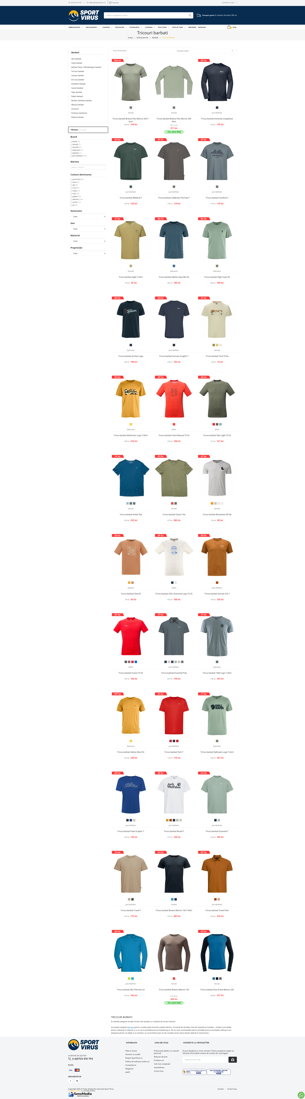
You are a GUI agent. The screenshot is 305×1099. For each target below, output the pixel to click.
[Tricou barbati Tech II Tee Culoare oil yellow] (217, 345)
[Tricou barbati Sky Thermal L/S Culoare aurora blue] (132, 978)
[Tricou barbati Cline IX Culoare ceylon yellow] (129, 582)
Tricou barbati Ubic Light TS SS (217, 435)
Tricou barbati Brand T (174, 831)
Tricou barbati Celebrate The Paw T (174, 197)
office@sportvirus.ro (97, 2)
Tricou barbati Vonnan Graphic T (174, 356)
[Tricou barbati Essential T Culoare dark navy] (215, 820)
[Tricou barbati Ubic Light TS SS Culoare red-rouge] (213, 424)
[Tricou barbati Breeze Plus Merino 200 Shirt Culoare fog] (174, 107)
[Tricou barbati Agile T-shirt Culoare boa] (130, 266)
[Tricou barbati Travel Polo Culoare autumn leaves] (215, 899)
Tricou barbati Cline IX (131, 593)
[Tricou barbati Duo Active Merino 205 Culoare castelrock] (220, 978)
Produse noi (159, 1060)
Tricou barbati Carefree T (217, 197)
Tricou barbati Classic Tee (174, 514)
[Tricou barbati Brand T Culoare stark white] (180, 820)
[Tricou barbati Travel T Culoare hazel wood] (129, 899)
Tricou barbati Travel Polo (217, 910)
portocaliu (78, 179)
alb (75, 185)
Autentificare (159, 1067)
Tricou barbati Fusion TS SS (131, 673)
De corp (131, 1027)
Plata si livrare (131, 1051)
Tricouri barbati (77, 71)
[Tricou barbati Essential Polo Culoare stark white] (179, 661)
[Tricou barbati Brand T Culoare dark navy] (174, 820)
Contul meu (158, 1071)
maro (76, 182)
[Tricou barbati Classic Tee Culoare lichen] (175, 503)
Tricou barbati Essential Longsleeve (217, 118)
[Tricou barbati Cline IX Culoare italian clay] (132, 582)
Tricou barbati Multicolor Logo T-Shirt (131, 435)
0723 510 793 (76, 2)
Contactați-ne (130, 1065)
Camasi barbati (77, 75)
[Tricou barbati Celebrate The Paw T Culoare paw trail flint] (174, 186)
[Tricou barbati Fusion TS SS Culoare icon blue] (135, 661)
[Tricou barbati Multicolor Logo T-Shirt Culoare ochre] (130, 424)
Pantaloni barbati (78, 84)
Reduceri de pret (160, 1057)
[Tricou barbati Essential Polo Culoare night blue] (165, 661)
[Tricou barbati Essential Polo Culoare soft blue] (169, 661)
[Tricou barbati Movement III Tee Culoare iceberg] (215, 503)
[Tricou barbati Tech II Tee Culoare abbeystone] (220, 345)
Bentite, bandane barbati (81, 100)
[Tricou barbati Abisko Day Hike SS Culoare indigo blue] (174, 266)
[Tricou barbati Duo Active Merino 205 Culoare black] (217, 978)
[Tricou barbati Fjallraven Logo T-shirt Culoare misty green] (217, 741)
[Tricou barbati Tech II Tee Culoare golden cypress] (213, 345)
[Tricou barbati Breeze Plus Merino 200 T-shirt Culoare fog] (130, 107)
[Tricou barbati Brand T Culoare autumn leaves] (170, 820)
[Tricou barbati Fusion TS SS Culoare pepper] (129, 661)
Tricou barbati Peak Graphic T (130, 831)
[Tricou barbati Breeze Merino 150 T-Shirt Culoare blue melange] (172, 899)
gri (75, 205)
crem (76, 188)
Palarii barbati (77, 96)
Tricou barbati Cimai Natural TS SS (174, 435)
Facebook (70, 1081)
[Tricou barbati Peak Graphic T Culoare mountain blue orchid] (130, 820)
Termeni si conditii (132, 1054)
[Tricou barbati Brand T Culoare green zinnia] (177, 820)
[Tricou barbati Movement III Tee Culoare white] (222, 503)
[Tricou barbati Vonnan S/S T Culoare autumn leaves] (217, 582)
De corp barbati (77, 79)
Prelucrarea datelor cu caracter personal (166, 1052)
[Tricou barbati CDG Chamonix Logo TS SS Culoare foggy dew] (175, 582)
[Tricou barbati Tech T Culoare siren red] (177, 741)
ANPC (127, 1072)
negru (76, 191)
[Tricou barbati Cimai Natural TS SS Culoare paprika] (174, 424)
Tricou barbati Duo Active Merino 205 (217, 989)
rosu (76, 193)
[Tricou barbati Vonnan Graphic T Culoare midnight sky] (174, 345)
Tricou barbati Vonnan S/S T (217, 593)
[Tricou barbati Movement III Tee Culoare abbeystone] (218, 503)
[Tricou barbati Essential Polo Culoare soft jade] (175, 661)
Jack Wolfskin (79, 156)
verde (77, 202)
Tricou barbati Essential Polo (174, 673)
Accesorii (75, 109)
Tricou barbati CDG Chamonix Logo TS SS (173, 593)
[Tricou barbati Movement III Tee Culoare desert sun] (212, 503)
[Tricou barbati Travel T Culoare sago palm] (132, 899)
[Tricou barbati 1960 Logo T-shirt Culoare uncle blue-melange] (217, 661)
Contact (220, 1089)
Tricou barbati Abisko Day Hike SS (174, 277)
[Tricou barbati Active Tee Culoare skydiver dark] (134, 503)
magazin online (74, 1090)
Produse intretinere (79, 113)
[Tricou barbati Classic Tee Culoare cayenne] (172, 503)
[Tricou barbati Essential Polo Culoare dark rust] (172, 661)
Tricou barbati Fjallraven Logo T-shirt (217, 752)
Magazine (129, 1068)
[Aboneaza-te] (233, 1060)
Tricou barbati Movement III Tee (217, 514)
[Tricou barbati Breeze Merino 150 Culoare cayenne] (174, 978)
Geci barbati (76, 59)
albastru (78, 199)
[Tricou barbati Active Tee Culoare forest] (130, 503)
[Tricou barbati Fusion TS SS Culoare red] (132, 661)
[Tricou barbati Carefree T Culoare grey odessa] (217, 186)
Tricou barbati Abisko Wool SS (130, 752)
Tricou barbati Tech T (173, 752)
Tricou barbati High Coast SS (217, 277)
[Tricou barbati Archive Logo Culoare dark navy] (130, 345)
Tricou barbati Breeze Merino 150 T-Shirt (174, 910)
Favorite (114, 3)
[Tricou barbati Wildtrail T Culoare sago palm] (130, 186)
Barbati (75, 52)
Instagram (77, 1081)
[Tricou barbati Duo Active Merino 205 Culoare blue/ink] (213, 978)
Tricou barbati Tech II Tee (217, 356)
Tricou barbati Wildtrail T (131, 197)
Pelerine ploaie (77, 117)
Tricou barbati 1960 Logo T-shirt (217, 673)
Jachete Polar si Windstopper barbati (86, 67)
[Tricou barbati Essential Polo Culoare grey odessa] (182, 661)
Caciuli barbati (77, 88)
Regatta (77, 153)
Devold (77, 144)
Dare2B (77, 147)
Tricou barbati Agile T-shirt (131, 277)
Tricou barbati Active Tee (131, 514)
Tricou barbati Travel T (131, 910)
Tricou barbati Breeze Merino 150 (174, 989)
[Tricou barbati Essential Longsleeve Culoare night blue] (217, 107)
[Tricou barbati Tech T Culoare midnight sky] (174, 741)
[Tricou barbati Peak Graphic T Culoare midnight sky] (127, 820)
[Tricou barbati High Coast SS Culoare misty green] (217, 266)
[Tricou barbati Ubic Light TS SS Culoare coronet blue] (220, 424)
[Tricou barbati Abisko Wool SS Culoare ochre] (130, 741)
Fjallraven (78, 150)
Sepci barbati (76, 92)
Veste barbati (76, 63)
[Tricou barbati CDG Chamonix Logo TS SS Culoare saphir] (172, 582)
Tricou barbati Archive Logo (130, 356)
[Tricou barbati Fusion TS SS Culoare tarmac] (125, 661)
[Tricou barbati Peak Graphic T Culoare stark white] (134, 820)
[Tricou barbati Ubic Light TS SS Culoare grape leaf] (217, 424)
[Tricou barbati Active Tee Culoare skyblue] (127, 503)
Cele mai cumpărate (162, 1064)
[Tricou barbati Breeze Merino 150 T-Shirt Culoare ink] (175, 899)
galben (77, 196)
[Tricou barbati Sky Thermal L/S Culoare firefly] (129, 978)
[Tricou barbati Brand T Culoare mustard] (167, 820)
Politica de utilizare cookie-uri (137, 1061)
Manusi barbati (77, 104)
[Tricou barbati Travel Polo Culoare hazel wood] (218, 899)
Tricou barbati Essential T (217, 831)
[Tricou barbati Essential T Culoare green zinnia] (218, 820)
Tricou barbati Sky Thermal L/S (131, 989)
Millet (76, 141)
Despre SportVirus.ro (133, 1058)
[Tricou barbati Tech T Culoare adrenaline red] (170, 741)
